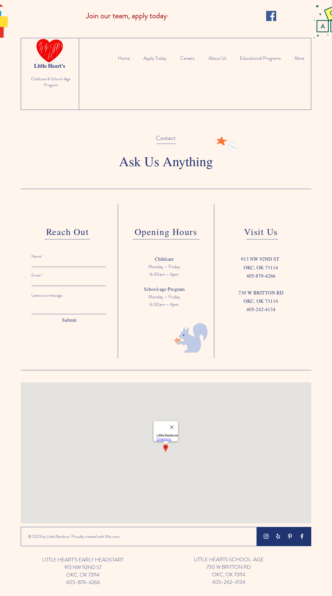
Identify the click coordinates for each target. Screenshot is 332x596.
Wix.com (112, 536)
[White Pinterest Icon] (290, 536)
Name (36, 256)
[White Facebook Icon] (302, 536)
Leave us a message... (48, 295)
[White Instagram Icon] (266, 536)
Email (35, 275)
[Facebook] (271, 16)
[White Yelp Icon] (278, 536)
